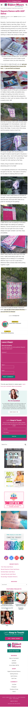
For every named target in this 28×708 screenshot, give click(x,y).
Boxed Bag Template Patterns (9, 576)
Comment (4, 352)
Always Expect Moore (14, 5)
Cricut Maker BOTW (14, 665)
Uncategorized (8, 8)
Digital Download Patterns (13, 671)
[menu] (1, 4)
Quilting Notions (14, 673)
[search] (26, 4)
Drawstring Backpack (20, 608)
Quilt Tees (14, 678)
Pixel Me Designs (16, 703)
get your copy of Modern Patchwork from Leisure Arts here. (14, 66)
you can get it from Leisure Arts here (14, 309)
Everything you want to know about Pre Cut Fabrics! (7, 605)
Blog (4, 8)
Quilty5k (14, 660)
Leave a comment (4, 17)
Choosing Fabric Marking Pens (7, 625)
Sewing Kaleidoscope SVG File (7, 608)
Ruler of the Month (14, 658)
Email (3, 370)
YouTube (14, 684)
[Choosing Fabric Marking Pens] (7, 623)
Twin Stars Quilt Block (7, 567)
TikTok (14, 691)
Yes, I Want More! (14, 638)
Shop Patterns (14, 650)
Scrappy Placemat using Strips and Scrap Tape (20, 605)
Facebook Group (14, 689)
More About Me (14, 411)
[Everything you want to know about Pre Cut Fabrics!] (7, 603)
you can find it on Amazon (12, 68)
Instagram (14, 686)
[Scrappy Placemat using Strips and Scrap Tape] (20, 603)
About (10, 698)
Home (2, 8)
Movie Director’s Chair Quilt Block (10, 569)
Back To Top (13, 701)
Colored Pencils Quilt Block (8, 574)
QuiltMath (14, 663)
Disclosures (16, 698)
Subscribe (14, 1)
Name (3, 364)
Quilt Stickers (14, 676)
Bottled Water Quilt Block (8, 571)
